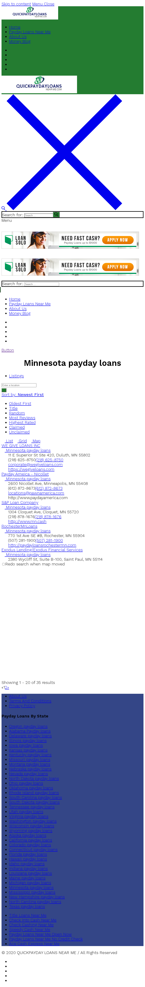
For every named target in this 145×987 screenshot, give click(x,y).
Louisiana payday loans (30, 873)
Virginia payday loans (28, 816)
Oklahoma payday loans (31, 788)
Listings (16, 375)
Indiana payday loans (28, 868)
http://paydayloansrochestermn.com (42, 545)
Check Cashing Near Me (31, 924)
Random (17, 413)
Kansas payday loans (28, 750)
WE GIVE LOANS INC (21, 445)
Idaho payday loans (27, 863)
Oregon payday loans (28, 726)
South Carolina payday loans (35, 797)
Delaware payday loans (30, 735)
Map (35, 440)
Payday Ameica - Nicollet (25, 474)
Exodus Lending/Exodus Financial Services (42, 549)
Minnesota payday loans (28, 450)
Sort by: (23, 394)
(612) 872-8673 (48, 488)
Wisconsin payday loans (31, 825)
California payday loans (30, 840)
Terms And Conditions (30, 701)
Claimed (17, 427)
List (9, 440)
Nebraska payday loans (30, 769)
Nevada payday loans (28, 773)
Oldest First (20, 403)
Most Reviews (22, 417)
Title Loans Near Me (27, 915)
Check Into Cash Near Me (32, 920)
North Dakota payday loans (34, 778)
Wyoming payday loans (30, 830)
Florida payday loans (28, 854)
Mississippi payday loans (32, 892)
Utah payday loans (26, 811)
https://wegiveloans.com (31, 469)
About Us (18, 696)
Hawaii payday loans (28, 859)
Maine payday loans (27, 878)
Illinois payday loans (28, 740)
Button (8, 350)
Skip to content (16, 4)
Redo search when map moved (35, 564)
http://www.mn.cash (27, 521)
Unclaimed (19, 432)
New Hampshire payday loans (37, 896)
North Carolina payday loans (35, 901)
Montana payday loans (29, 764)
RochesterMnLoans (19, 526)
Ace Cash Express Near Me (34, 943)
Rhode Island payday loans (34, 792)
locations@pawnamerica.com (36, 493)
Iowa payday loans (26, 745)
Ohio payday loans (26, 783)
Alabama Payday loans (30, 731)
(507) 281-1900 (49, 540)
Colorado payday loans (30, 844)
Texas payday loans (27, 906)
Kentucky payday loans (30, 754)
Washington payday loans (33, 821)
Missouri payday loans (29, 759)
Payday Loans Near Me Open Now (40, 934)
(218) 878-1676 (48, 516)
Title (13, 408)
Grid (22, 440)
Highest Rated (22, 422)
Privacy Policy (22, 705)
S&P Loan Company (20, 502)
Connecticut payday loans (33, 849)
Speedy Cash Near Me (29, 929)
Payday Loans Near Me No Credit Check (46, 939)
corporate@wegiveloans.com (35, 464)
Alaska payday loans (27, 835)
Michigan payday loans (30, 882)
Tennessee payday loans (32, 806)
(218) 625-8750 (49, 459)
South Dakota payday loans (34, 802)
